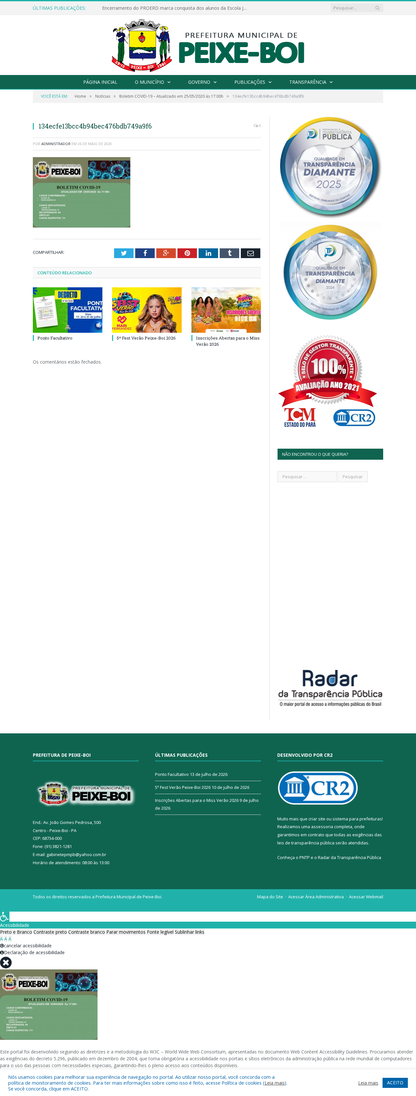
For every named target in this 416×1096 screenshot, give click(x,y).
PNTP (304, 857)
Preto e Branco (16, 932)
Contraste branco (86, 932)
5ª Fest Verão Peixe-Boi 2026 (146, 338)
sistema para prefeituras (357, 819)
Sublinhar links (189, 932)
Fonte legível (160, 932)
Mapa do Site (270, 897)
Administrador (56, 143)
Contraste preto (50, 932)
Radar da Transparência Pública (349, 857)
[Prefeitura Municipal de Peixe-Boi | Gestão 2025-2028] (208, 43)
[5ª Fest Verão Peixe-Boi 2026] (147, 310)
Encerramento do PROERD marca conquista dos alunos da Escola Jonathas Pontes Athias (177, 8)
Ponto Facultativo (54, 338)
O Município (149, 82)
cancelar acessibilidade (28, 945)
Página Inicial (100, 82)
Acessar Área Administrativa (316, 897)
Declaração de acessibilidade (34, 952)
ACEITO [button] (395, 1082)
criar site (316, 819)
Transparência (307, 82)
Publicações (249, 82)
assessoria (322, 826)
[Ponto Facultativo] (67, 310)
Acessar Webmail (366, 897)
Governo (199, 82)
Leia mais (275, 1083)
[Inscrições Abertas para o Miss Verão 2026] (226, 310)
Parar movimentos (126, 932)
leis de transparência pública (305, 843)
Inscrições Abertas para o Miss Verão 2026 (197, 800)
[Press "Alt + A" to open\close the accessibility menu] (4, 917)
